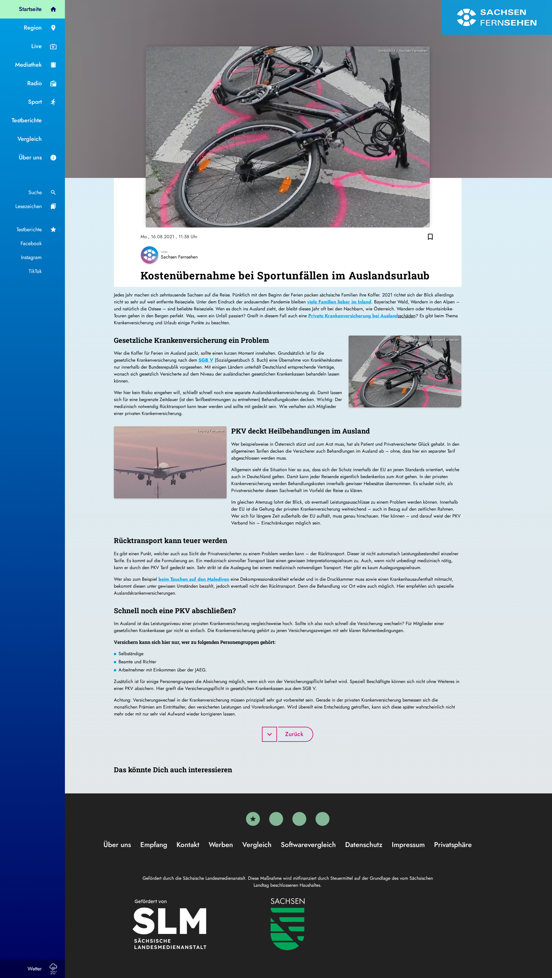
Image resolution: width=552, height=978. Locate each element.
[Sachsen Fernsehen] (496, 17)
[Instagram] (299, 819)
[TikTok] (322, 819)
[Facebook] (276, 819)
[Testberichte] (253, 819)
